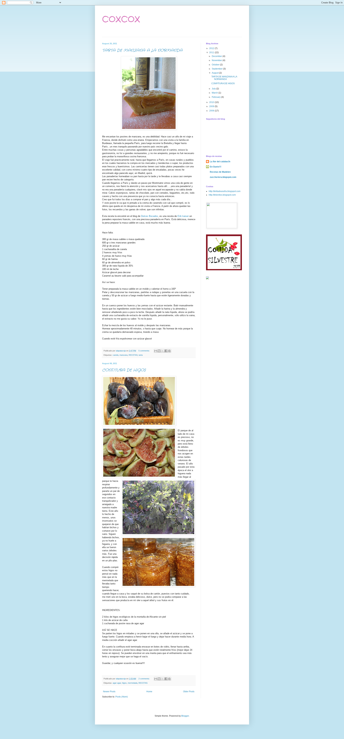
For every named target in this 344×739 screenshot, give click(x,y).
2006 (212, 110)
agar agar (117, 683)
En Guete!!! (215, 166)
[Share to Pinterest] (169, 351)
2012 (212, 48)
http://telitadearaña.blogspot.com (224, 191)
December (217, 56)
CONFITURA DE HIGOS (124, 370)
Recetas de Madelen (220, 172)
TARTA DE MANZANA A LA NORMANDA (142, 50)
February (216, 97)
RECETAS (133, 355)
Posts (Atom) (121, 696)
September (217, 69)
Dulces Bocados (149, 216)
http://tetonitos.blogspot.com (222, 195)
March (215, 93)
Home (149, 691)
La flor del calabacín (220, 161)
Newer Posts (109, 691)
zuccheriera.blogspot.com (223, 177)
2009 (212, 106)
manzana (124, 355)
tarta (141, 355)
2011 (212, 52)
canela (115, 355)
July (214, 88)
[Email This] (155, 351)
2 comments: (144, 679)
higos (124, 683)
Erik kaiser (183, 216)
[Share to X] (162, 351)
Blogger (185, 716)
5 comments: (144, 351)
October (216, 64)
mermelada (132, 683)
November (217, 60)
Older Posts (188, 691)
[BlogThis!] (159, 351)
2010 (212, 102)
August (215, 73)
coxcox (121, 19)
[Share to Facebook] (166, 351)
